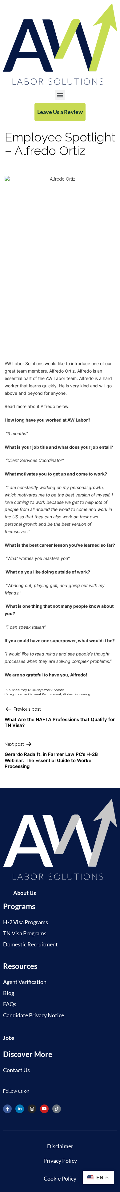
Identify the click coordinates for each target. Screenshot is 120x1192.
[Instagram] (32, 1108)
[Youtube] (44, 1108)
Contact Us (16, 1070)
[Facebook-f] (7, 1108)
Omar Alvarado (53, 690)
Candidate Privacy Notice (33, 1015)
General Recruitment (44, 694)
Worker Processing (76, 694)
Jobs (8, 1037)
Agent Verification (24, 981)
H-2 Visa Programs (25, 922)
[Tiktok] (56, 1108)
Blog (8, 993)
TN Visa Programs (24, 933)
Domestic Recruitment (30, 944)
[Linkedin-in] (19, 1108)
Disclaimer (60, 1146)
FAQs (9, 1004)
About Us (24, 892)
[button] (60, 95)
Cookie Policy (60, 1178)
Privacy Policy (60, 1160)
